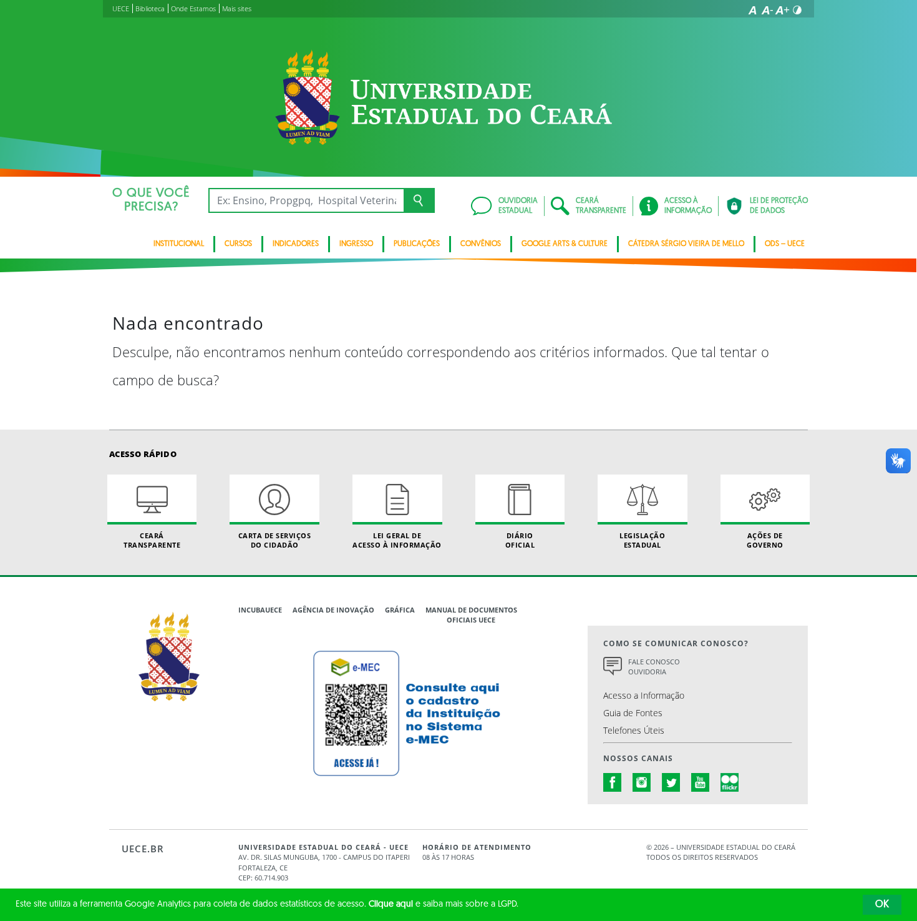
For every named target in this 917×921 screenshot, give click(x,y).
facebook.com (612, 782)
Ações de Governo (765, 540)
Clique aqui (391, 904)
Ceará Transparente (152, 540)
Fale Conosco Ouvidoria (654, 667)
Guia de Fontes (632, 713)
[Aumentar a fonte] (782, 9)
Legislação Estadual (642, 540)
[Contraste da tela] (797, 9)
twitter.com (671, 782)
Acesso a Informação (643, 695)
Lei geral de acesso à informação (397, 540)
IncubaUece (260, 609)
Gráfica (400, 609)
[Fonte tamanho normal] (752, 9)
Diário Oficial (520, 540)
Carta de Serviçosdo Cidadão (274, 540)
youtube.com (700, 782)
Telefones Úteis (633, 730)
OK (882, 905)
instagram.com (642, 782)
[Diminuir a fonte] (767, 9)
